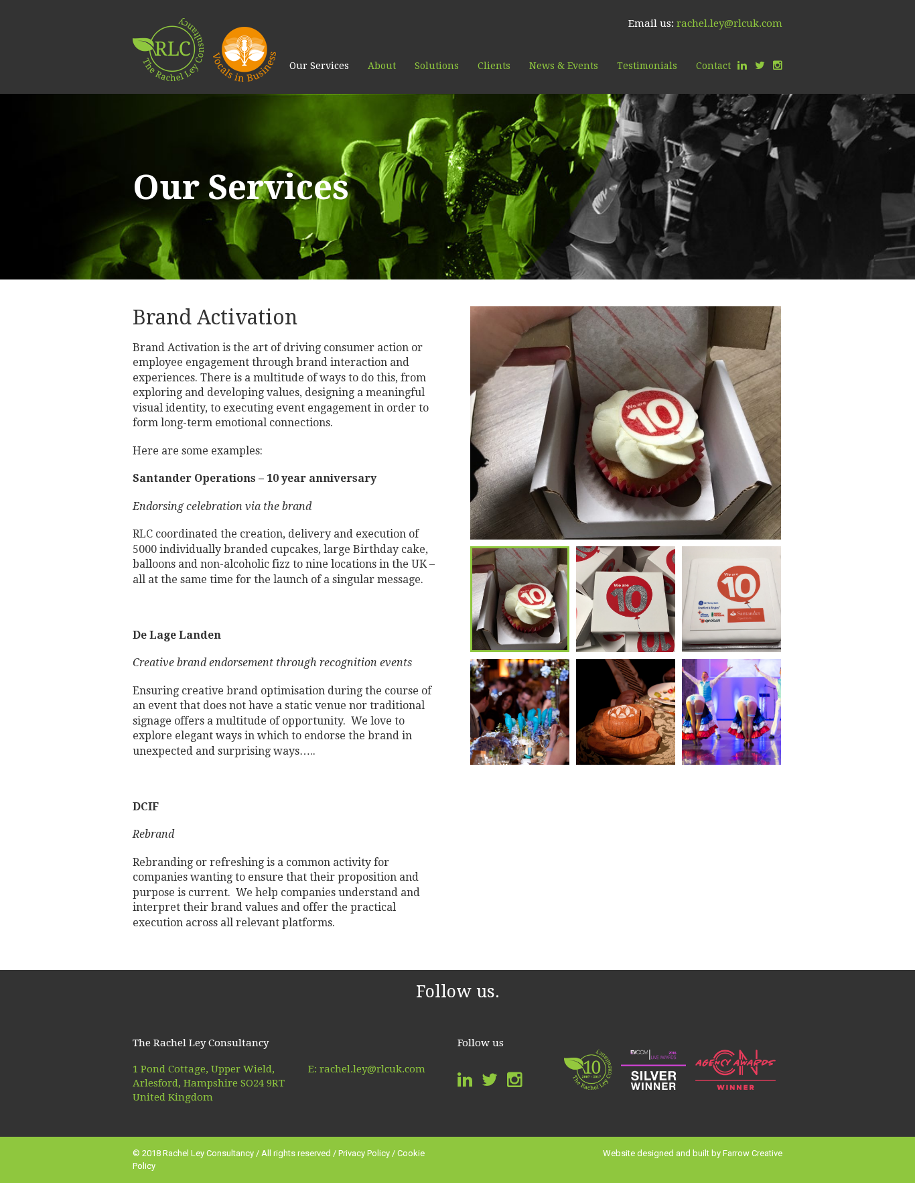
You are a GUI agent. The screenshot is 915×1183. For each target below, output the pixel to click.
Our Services (319, 65)
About (382, 65)
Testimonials (647, 65)
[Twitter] (760, 65)
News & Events (563, 65)
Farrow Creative (752, 1153)
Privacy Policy (364, 1153)
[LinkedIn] (742, 65)
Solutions (437, 65)
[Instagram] (777, 65)
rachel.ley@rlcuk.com (729, 23)
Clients (494, 65)
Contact (713, 65)
